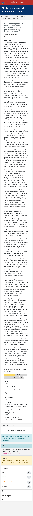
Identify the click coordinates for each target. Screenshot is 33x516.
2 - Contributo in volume (18, 16)
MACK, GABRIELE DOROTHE (13, 34)
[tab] (22, 377)
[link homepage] (5, 3)
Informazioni (8, 445)
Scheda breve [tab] (9, 375)
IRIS (2, 16)
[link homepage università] (17, 3)
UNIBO (7, 16)
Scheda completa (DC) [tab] (12, 378)
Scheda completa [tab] (21, 375)
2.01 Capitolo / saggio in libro (11, 18)
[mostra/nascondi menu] (30, 2)
